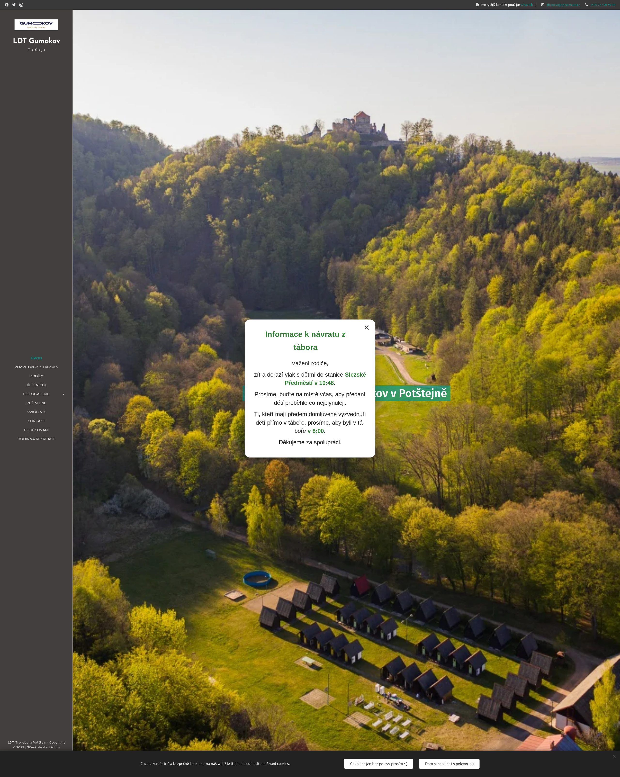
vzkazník (526, 4)
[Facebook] (7, 5)
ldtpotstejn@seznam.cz (563, 4)
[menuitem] (36, 358)
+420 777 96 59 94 (602, 4)
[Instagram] (21, 5)
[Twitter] (14, 5)
